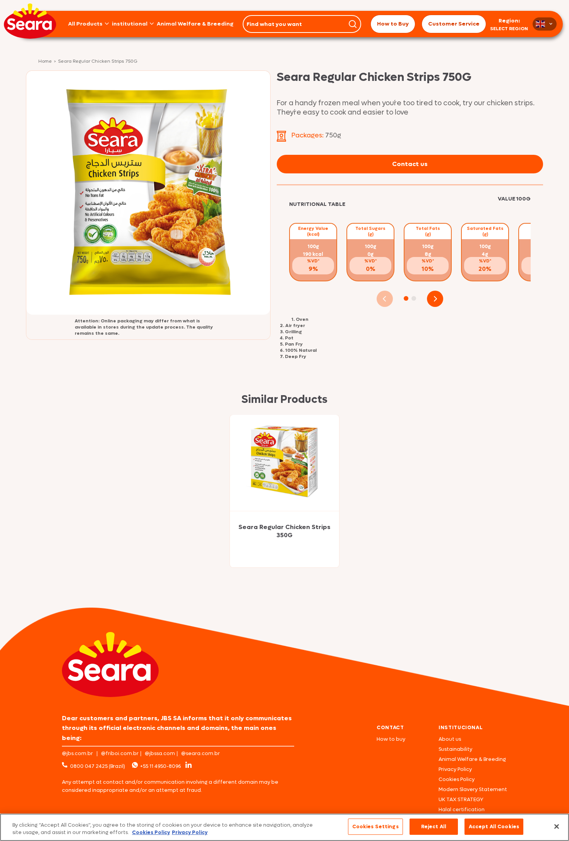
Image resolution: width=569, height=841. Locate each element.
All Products (85, 24)
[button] (406, 298)
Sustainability (455, 749)
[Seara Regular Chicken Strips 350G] (284, 463)
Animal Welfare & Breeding (195, 24)
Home (45, 61)
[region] (284, 827)
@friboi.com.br (120, 753)
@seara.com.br (200, 753)
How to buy (391, 739)
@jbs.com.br (77, 753)
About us (450, 739)
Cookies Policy (457, 779)
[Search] (352, 24)
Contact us (410, 164)
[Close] (556, 826)
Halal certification (462, 809)
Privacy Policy (455, 769)
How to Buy (393, 23)
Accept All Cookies (494, 826)
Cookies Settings (375, 826)
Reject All (433, 826)
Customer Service (454, 23)
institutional (129, 24)
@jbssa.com (160, 753)
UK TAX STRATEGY (461, 799)
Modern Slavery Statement (473, 789)
